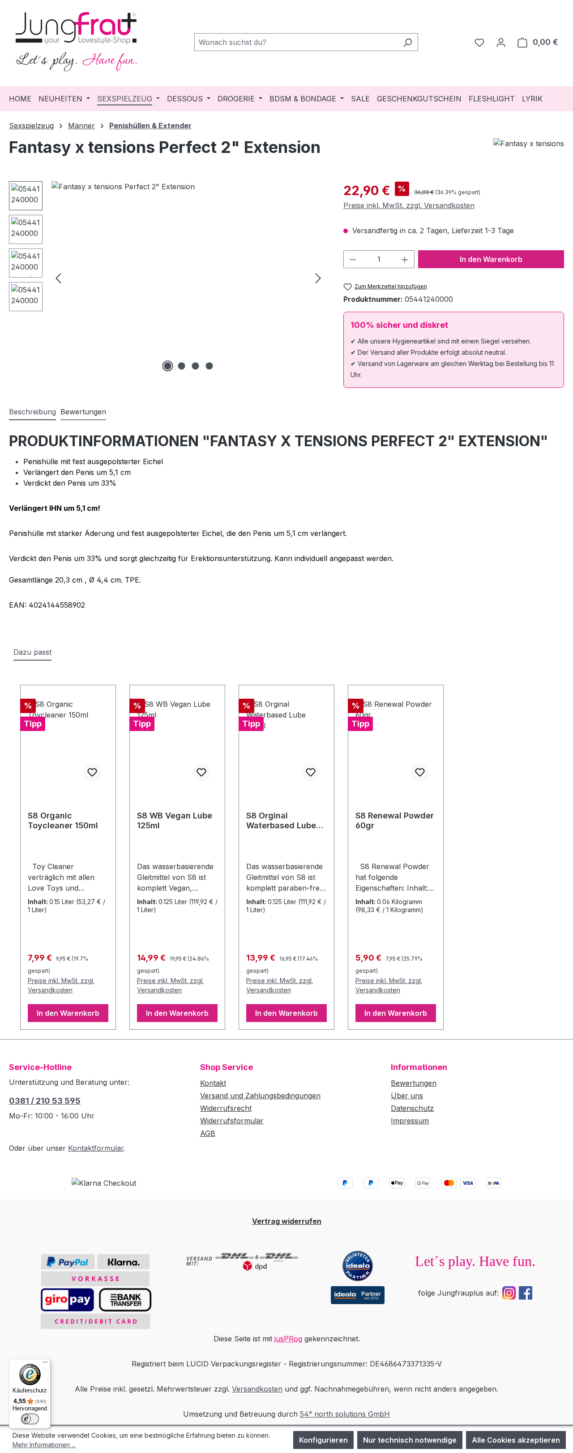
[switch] (30, 1419)
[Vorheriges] (58, 277)
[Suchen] (407, 42)
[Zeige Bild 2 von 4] (181, 366)
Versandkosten (257, 1388)
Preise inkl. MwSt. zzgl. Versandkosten (409, 205)
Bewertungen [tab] (83, 411)
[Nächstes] (318, 277)
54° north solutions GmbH (345, 1413)
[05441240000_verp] (188, 277)
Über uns (407, 1095)
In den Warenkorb (491, 259)
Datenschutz (412, 1108)
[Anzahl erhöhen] (405, 259)
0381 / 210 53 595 (45, 1100)
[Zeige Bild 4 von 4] (209, 366)
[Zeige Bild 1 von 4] (167, 366)
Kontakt (213, 1083)
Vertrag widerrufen (286, 1221)
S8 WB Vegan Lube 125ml (174, 820)
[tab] (32, 412)
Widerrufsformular (232, 1120)
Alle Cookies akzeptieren (516, 1440)
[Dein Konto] (501, 42)
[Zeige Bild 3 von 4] (195, 366)
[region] (167, 277)
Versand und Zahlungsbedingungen (260, 1095)
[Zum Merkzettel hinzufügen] (92, 772)
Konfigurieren (323, 1440)
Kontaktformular (96, 1148)
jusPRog (288, 1338)
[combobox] (296, 42)
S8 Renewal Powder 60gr (394, 820)
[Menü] (45, 1364)
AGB (207, 1133)
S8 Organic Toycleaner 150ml (63, 820)
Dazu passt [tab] (32, 652)
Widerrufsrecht (226, 1108)
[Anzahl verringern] (352, 259)
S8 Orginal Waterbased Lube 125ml (281, 821)
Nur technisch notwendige (410, 1440)
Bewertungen (413, 1083)
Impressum (410, 1120)
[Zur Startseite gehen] (76, 40)
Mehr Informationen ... (44, 1445)
